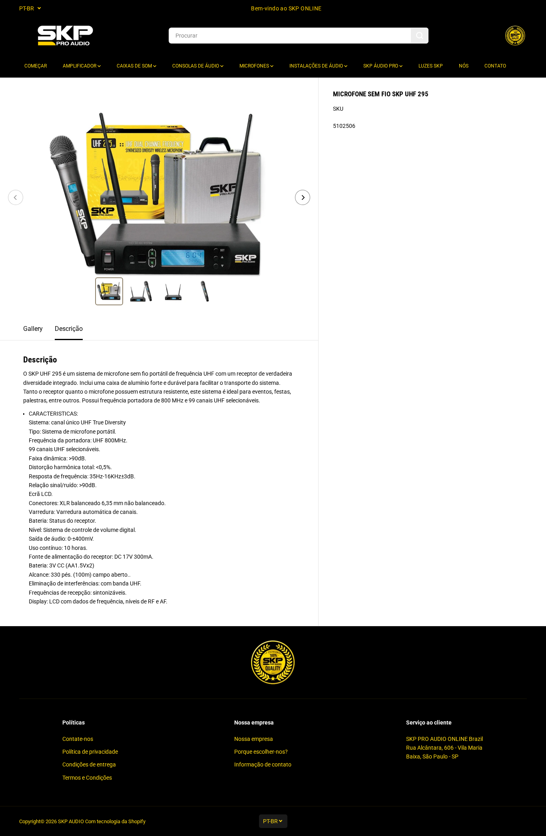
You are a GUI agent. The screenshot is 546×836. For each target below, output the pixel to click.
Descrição (69, 328)
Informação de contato (262, 764)
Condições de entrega (89, 764)
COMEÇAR (35, 66)
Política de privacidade (90, 751)
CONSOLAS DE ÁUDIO (196, 66)
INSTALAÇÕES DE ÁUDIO (316, 66)
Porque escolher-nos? (261, 751)
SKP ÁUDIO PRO (381, 66)
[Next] (302, 197)
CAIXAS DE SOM (135, 66)
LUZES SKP (430, 66)
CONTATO (495, 66)
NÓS (463, 66)
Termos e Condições (87, 777)
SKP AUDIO (71, 821)
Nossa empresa (253, 739)
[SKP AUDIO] (65, 35)
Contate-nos (77, 739)
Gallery (33, 328)
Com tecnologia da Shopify (115, 821)
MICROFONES (254, 66)
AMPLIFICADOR (80, 66)
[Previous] (15, 197)
